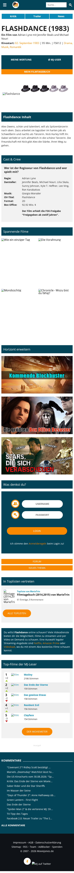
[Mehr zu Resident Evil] (16, 705)
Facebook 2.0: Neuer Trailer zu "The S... (29, 818)
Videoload (9, 646)
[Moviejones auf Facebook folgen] (27, 863)
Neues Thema (37, 567)
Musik (4, 47)
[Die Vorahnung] (55, 262)
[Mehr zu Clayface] (16, 715)
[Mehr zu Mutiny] (16, 674)
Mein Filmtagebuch (37, 71)
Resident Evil (31, 705)
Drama (68, 43)
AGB (30, 842)
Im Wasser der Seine (19, 790)
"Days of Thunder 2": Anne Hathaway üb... (31, 795)
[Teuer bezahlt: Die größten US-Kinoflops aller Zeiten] (37, 415)
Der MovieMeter (37, 731)
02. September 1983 (27, 43)
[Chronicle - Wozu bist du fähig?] (55, 313)
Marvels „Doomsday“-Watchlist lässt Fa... (30, 772)
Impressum (19, 842)
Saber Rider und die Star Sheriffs (26, 786)
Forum (37, 561)
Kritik (13, 16)
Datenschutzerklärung (48, 842)
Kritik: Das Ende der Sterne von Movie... (29, 781)
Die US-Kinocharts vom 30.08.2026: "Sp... (30, 776)
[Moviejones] (15, 7)
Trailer (37, 16)
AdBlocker (44, 846)
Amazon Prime (51, 643)
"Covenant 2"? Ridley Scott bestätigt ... (29, 767)
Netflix (37, 643)
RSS (25, 846)
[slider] (21, 64)
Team (33, 846)
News (61, 16)
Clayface (29, 715)
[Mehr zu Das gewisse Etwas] (16, 695)
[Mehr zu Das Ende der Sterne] (16, 684)
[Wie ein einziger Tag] (18, 262)
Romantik (15, 47)
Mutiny (28, 674)
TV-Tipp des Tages (17, 813)
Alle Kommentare (13, 825)
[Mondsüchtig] (18, 313)
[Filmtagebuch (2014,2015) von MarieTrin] (9, 596)
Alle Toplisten (17, 613)
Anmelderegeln (37, 543)
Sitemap (16, 846)
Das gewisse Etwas (35, 695)
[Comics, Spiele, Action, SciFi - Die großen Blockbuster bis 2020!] (37, 375)
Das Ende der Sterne (36, 684)
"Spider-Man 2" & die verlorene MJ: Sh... (30, 809)
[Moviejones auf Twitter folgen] (41, 863)
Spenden (57, 846)
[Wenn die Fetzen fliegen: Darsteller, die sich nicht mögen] (37, 456)
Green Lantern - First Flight (22, 799)
